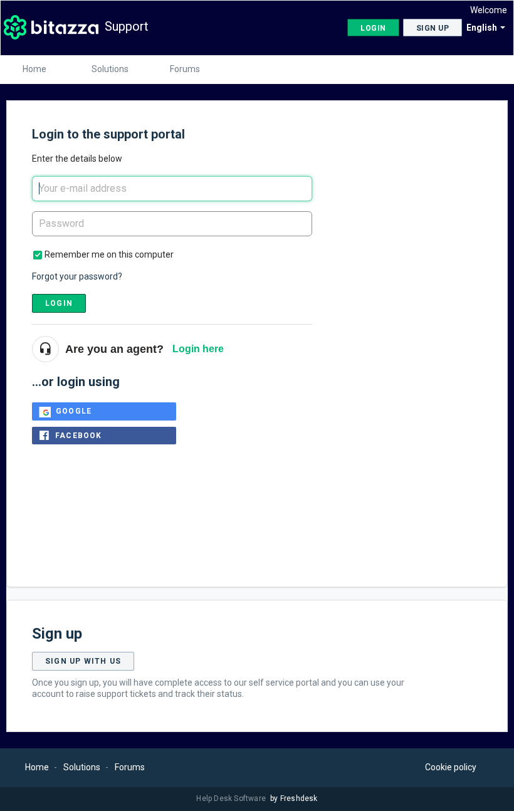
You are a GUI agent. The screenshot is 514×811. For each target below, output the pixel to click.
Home (34, 69)
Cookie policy (450, 767)
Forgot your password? (77, 276)
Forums (185, 69)
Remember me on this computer (109, 254)
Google (74, 411)
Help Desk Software (232, 798)
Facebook (78, 435)
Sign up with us (83, 661)
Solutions (110, 69)
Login (59, 303)
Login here (198, 348)
